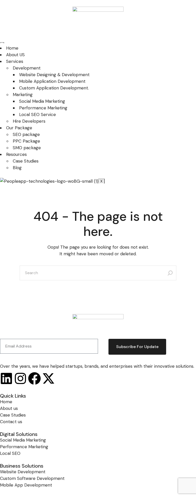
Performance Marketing (43, 108)
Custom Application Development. (54, 88)
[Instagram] (20, 378)
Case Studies (26, 161)
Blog (17, 167)
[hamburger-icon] (2, 42)
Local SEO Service (37, 114)
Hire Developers (29, 121)
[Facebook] (34, 378)
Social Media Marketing (42, 101)
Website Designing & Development (54, 74)
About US (15, 54)
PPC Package (26, 141)
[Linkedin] (6, 378)
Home (12, 48)
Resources (16, 154)
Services (14, 61)
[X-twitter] (48, 378)
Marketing (23, 94)
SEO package (26, 134)
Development (27, 68)
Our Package (19, 128)
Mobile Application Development (52, 81)
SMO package (27, 148)
